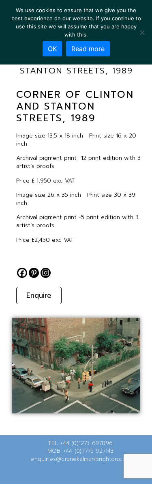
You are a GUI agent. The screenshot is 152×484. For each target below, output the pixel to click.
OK (52, 49)
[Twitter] (63, 473)
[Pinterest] (34, 273)
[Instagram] (46, 273)
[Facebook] (22, 273)
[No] (142, 32)
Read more (88, 49)
